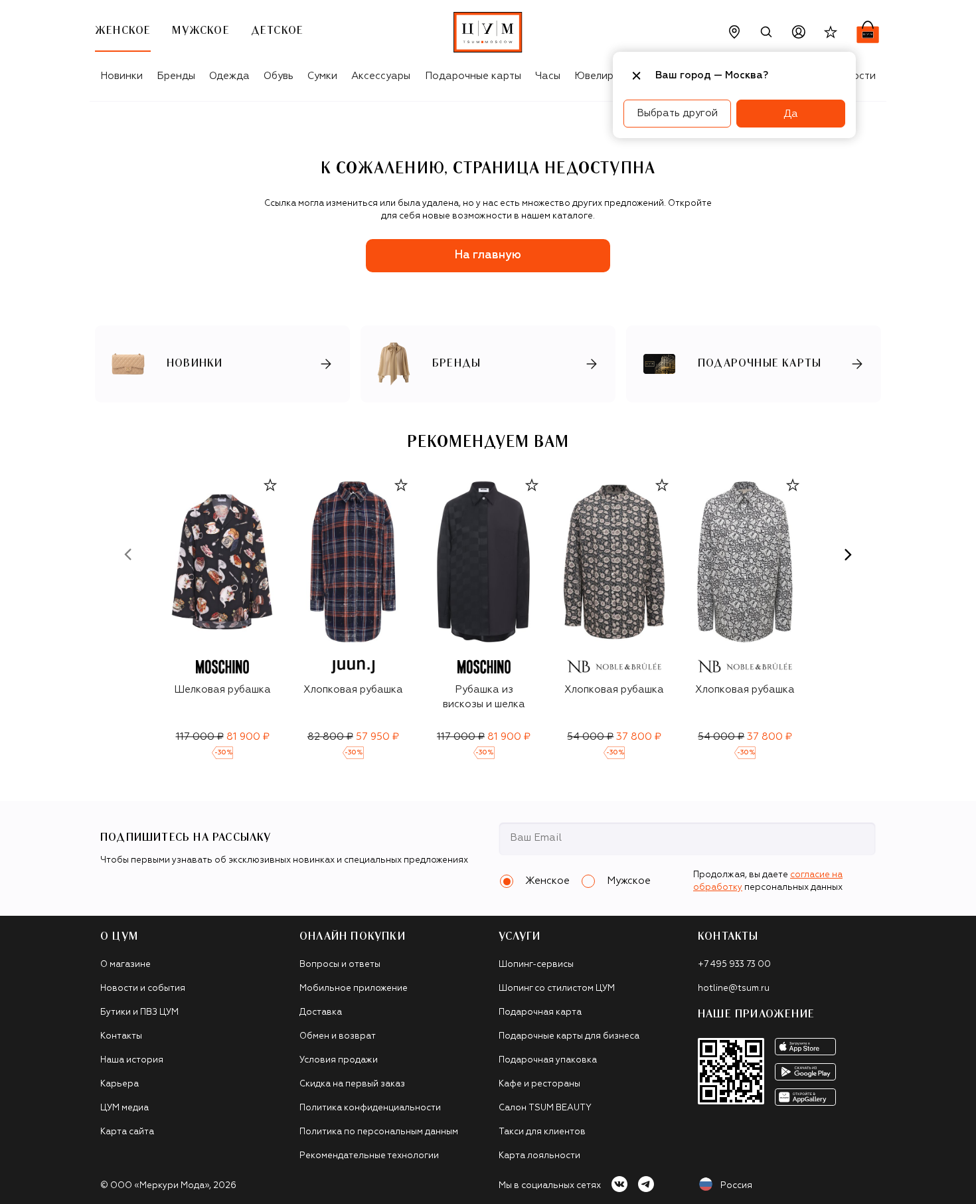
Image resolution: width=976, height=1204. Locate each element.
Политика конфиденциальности (370, 1108)
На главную (488, 255)
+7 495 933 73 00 (734, 964)
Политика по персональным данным (378, 1132)
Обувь (278, 76)
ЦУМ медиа (124, 1108)
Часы (547, 76)
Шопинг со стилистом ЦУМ (557, 988)
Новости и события (142, 988)
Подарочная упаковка (548, 1060)
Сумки (322, 76)
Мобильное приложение (353, 988)
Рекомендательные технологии (369, 1156)
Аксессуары (380, 76)
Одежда (229, 76)
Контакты (121, 1036)
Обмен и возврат (337, 1036)
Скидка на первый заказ (352, 1084)
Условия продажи (338, 1060)
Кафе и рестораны (539, 1084)
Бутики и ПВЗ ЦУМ (139, 1012)
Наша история (131, 1060)
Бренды (176, 76)
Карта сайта (127, 1132)
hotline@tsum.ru (734, 988)
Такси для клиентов (542, 1132)
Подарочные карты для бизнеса (569, 1036)
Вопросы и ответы (339, 964)
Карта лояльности (539, 1156)
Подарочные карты (473, 76)
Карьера (119, 1084)
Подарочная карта (540, 1012)
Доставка (320, 1012)
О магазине (125, 964)
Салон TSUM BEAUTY (545, 1108)
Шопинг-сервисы (536, 964)
